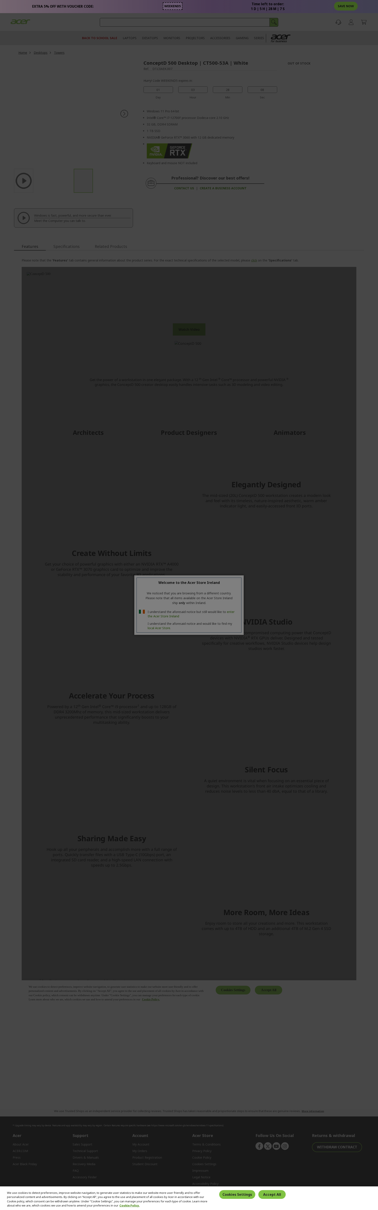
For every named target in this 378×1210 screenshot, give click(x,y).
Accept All (272, 1194)
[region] (189, 1198)
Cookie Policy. (129, 1205)
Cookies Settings (237, 1194)
